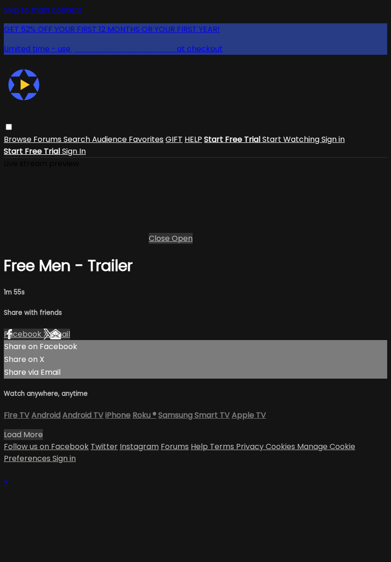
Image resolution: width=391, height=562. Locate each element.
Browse (18, 139)
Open (182, 238)
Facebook (23, 334)
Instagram (139, 446)
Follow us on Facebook (46, 446)
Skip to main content (43, 9)
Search (77, 139)
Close (160, 238)
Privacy (251, 446)
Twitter (104, 446)
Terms (223, 446)
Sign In (74, 151)
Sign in (333, 139)
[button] (9, 127)
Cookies (281, 446)
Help (200, 446)
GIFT (174, 139)
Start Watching (291, 139)
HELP (193, 139)
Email (60, 334)
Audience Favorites (128, 139)
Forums (48, 139)
